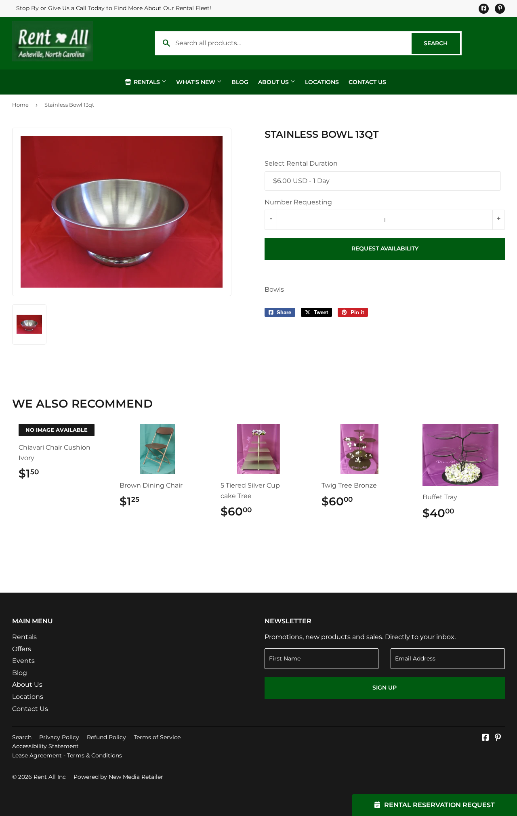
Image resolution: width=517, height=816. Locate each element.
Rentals (147, 82)
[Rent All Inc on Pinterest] (498, 738)
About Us (274, 82)
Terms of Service (157, 737)
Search (442, 43)
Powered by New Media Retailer (118, 777)
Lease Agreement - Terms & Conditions (67, 755)
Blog (239, 82)
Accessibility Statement (45, 746)
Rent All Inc (50, 777)
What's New (196, 82)
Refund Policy (106, 737)
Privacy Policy (59, 737)
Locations (322, 82)
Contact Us (367, 82)
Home (20, 104)
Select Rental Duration (301, 163)
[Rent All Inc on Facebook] (485, 738)
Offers (21, 649)
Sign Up (384, 687)
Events (23, 661)
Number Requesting (298, 202)
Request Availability (384, 248)
